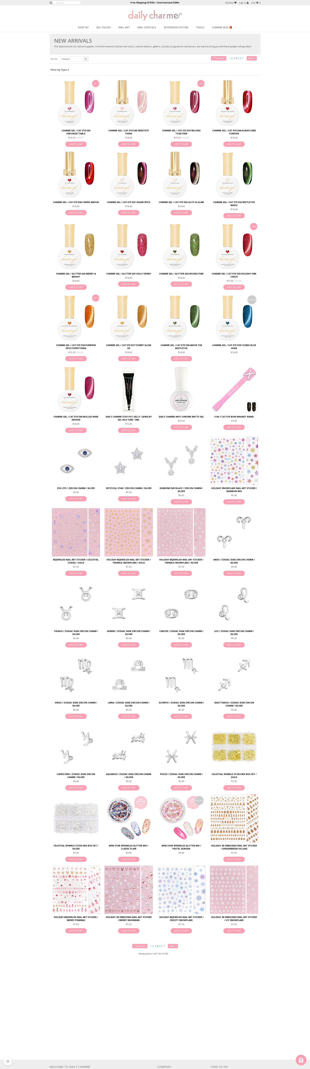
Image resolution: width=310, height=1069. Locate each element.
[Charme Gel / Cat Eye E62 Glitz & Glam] (181, 175)
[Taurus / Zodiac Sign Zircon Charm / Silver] (76, 604)
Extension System (176, 27)
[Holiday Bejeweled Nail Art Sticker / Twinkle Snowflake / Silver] (181, 532)
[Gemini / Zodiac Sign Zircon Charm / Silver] (128, 604)
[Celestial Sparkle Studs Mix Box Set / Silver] (76, 818)
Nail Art (124, 27)
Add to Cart (76, 144)
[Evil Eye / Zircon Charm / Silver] (76, 461)
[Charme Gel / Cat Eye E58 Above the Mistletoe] (181, 318)
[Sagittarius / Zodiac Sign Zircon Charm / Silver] (234, 675)
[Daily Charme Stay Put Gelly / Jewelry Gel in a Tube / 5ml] (128, 389)
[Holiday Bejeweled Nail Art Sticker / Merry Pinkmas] (76, 890)
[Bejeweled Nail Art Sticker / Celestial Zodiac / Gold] (76, 532)
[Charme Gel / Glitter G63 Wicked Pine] (181, 246)
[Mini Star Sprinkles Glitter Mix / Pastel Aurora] (181, 818)
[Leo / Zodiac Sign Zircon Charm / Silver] (234, 604)
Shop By (83, 27)
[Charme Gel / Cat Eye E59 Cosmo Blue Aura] (234, 318)
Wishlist (229, 2)
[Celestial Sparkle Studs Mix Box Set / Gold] (234, 747)
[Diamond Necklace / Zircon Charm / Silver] (181, 461)
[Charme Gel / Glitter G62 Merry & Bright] (76, 246)
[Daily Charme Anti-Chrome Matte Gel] (181, 389)
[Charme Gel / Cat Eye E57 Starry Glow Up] (128, 318)
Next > (252, 58)
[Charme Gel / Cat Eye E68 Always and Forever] (234, 103)
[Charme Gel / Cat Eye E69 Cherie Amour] (76, 175)
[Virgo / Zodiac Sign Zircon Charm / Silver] (76, 675)
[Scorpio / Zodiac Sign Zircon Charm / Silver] (181, 675)
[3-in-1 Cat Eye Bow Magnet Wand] (234, 389)
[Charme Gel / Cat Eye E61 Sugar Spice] (128, 175)
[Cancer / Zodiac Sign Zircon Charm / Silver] (181, 604)
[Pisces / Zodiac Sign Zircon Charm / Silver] (181, 747)
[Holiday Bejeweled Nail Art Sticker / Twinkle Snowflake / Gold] (128, 532)
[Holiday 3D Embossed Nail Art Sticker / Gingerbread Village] (234, 818)
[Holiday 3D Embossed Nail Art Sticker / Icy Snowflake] (234, 890)
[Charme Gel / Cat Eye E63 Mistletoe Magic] (234, 175)
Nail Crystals (146, 27)
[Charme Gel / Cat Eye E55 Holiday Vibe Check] (234, 246)
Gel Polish (103, 27)
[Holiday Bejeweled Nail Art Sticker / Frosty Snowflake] (181, 890)
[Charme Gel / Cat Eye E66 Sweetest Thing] (128, 103)
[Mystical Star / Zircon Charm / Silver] (128, 461)
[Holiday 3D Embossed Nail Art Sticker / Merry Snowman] (128, 890)
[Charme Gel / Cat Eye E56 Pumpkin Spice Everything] (76, 318)
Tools (200, 27)
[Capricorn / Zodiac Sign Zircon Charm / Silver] (76, 747)
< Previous (218, 58)
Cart (255, 2)
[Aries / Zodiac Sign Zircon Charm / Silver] (234, 532)
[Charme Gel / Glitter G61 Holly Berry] (128, 246)
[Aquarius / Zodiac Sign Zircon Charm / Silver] (128, 747)
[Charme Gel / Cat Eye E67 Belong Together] (181, 103)
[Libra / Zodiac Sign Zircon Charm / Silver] (128, 675)
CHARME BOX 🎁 (222, 27)
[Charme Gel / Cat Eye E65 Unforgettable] (76, 103)
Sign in (243, 2)
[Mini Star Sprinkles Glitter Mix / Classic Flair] (128, 818)
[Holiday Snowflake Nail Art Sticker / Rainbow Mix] (234, 461)
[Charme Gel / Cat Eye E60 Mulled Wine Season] (76, 389)
